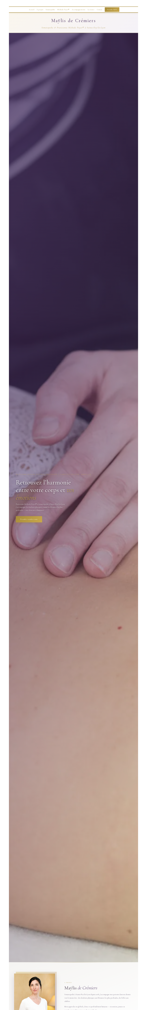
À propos (40, 10)
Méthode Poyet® (63, 10)
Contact (99, 10)
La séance (91, 10)
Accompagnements (78, 10)
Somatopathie (50, 10)
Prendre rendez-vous (29, 519)
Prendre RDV (112, 10)
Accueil (31, 10)
